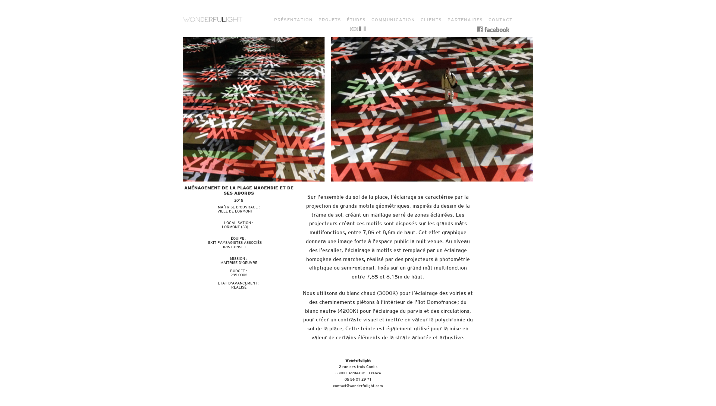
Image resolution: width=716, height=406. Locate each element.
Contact (500, 19)
